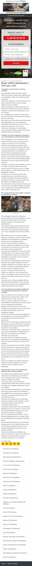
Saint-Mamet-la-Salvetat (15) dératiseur (15, 553)
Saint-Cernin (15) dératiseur (11, 481)
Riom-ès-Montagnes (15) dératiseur (14, 461)
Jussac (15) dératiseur (9, 489)
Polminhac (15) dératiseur (11, 469)
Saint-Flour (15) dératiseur (11, 449)
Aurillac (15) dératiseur (10, 512)
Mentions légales (12, 563)
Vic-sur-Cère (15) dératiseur (11, 465)
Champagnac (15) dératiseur (11, 528)
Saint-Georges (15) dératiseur (12, 457)
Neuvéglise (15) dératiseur (11, 453)
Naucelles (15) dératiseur (10, 498)
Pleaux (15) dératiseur (9, 549)
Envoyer (16, 63)
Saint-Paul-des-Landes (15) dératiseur (14, 541)
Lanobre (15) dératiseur (10, 524)
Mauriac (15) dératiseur (10, 520)
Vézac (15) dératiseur (9, 485)
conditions (16, 59)
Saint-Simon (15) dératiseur (11, 477)
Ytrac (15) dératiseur (9, 532)
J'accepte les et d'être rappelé (16, 59)
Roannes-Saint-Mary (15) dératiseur (14, 536)
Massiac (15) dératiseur (10, 473)
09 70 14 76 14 (17, 38)
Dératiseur (4, 81)
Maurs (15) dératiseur (9, 557)
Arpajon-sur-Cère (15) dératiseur (13, 516)
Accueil (3, 563)
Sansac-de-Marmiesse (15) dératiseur (14, 545)
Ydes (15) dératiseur (9, 508)
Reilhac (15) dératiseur (10, 494)
